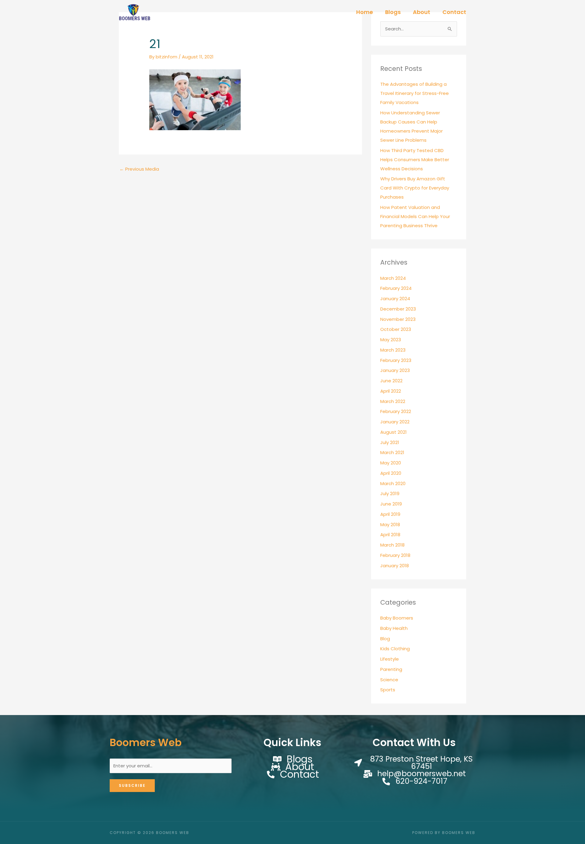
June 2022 (391, 380)
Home (364, 12)
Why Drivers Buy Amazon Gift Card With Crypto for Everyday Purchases (414, 187)
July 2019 (389, 493)
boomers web (146, 742)
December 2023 (398, 309)
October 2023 (395, 329)
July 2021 (389, 442)
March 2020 (393, 483)
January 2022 (395, 422)
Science (389, 679)
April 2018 (390, 534)
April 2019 (390, 514)
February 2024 (396, 288)
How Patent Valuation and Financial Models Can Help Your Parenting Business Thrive (415, 216)
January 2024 (395, 298)
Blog (385, 638)
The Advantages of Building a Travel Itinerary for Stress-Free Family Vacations (414, 93)
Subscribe (132, 785)
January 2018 (394, 565)
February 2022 (395, 411)
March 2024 (393, 278)
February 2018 (395, 555)
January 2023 (395, 370)
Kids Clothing (395, 648)
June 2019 (391, 504)
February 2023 (395, 360)
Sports (387, 689)
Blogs (393, 12)
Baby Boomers (396, 618)
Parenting (391, 669)
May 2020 (390, 463)
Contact (454, 12)
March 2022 (392, 401)
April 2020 (390, 473)
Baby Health (394, 628)
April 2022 (390, 391)
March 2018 (392, 545)
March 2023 (393, 350)
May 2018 (390, 524)
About (421, 12)
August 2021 (393, 432)
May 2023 (390, 339)
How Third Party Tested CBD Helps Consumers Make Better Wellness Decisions (414, 159)
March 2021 (392, 452)
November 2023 (398, 319)
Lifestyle (389, 659)
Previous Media (139, 169)
